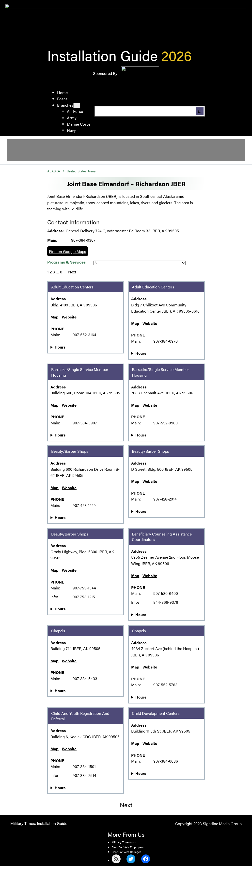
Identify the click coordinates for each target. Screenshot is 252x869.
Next (72, 272)
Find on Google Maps (67, 251)
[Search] (200, 111)
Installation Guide (102, 55)
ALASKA (53, 170)
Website (69, 317)
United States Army (81, 170)
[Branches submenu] (76, 105)
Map (54, 317)
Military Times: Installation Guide (38, 823)
